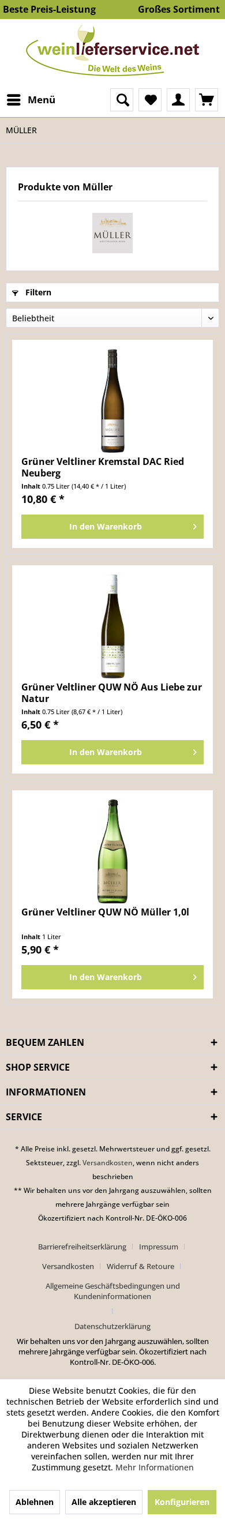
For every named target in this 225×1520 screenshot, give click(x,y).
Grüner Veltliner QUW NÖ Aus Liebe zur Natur (111, 692)
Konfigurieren (182, 1501)
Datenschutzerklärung (112, 1326)
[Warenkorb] (206, 99)
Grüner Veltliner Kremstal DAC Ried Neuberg (102, 467)
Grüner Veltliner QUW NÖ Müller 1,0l (105, 912)
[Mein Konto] (178, 99)
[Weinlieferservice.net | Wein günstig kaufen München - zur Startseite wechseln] (112, 50)
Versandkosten (107, 1163)
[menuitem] (30, 99)
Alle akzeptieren (104, 1501)
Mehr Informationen (154, 1467)
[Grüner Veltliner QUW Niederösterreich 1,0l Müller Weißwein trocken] (112, 851)
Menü (41, 99)
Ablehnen (35, 1501)
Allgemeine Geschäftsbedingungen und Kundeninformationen (113, 1291)
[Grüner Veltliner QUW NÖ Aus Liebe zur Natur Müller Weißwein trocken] (112, 626)
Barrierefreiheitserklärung (82, 1246)
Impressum (158, 1246)
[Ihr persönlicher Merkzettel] (150, 99)
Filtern (37, 292)
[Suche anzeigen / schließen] (121, 99)
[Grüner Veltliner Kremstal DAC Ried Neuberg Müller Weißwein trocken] (112, 401)
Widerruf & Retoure (140, 1266)
